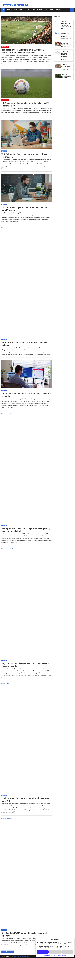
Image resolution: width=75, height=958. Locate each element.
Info (28, 956)
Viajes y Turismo (18, 9)
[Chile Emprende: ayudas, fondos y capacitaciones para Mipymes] (26, 188)
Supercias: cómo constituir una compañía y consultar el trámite (26, 394)
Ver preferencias (67, 952)
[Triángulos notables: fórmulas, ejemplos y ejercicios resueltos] (58, 53)
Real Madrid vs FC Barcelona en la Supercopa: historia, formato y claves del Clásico (22, 51)
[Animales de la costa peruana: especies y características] (58, 35)
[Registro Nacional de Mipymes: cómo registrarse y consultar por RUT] (26, 603)
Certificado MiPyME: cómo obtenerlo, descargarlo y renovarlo (25, 934)
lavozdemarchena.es (14, 5)
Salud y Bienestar (49, 9)
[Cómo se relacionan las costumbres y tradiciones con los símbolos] (58, 22)
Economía (39, 9)
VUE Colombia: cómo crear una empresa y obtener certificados (24, 155)
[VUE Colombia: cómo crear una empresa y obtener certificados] (26, 134)
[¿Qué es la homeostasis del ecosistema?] (58, 76)
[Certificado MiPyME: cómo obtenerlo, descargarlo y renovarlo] (26, 873)
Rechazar (55, 952)
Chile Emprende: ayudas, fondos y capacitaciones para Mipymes (24, 208)
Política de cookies (48, 955)
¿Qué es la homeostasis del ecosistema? (66, 76)
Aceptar (43, 952)
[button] (72, 939)
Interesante (9, 9)
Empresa (27, 9)
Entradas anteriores (8, 951)
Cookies (19, 956)
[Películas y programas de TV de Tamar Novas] (58, 44)
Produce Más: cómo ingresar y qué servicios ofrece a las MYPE (26, 799)
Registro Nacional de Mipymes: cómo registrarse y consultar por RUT (25, 664)
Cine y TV (58, 9)
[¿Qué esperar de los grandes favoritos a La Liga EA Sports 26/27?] (26, 83)
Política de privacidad (56, 955)
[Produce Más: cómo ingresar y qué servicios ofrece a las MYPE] (26, 738)
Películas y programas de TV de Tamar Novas (66, 45)
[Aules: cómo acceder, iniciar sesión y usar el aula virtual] (58, 66)
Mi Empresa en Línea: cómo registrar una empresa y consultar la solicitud (25, 529)
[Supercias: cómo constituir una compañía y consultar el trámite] (26, 374)
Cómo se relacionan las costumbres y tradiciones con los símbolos (66, 25)
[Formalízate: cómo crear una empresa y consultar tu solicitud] (26, 282)
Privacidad (24, 956)
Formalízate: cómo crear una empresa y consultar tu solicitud (25, 343)
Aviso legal (64, 955)
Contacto (15, 956)
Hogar (33, 9)
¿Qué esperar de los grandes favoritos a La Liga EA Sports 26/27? (25, 104)
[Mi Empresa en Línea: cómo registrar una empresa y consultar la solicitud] (26, 468)
